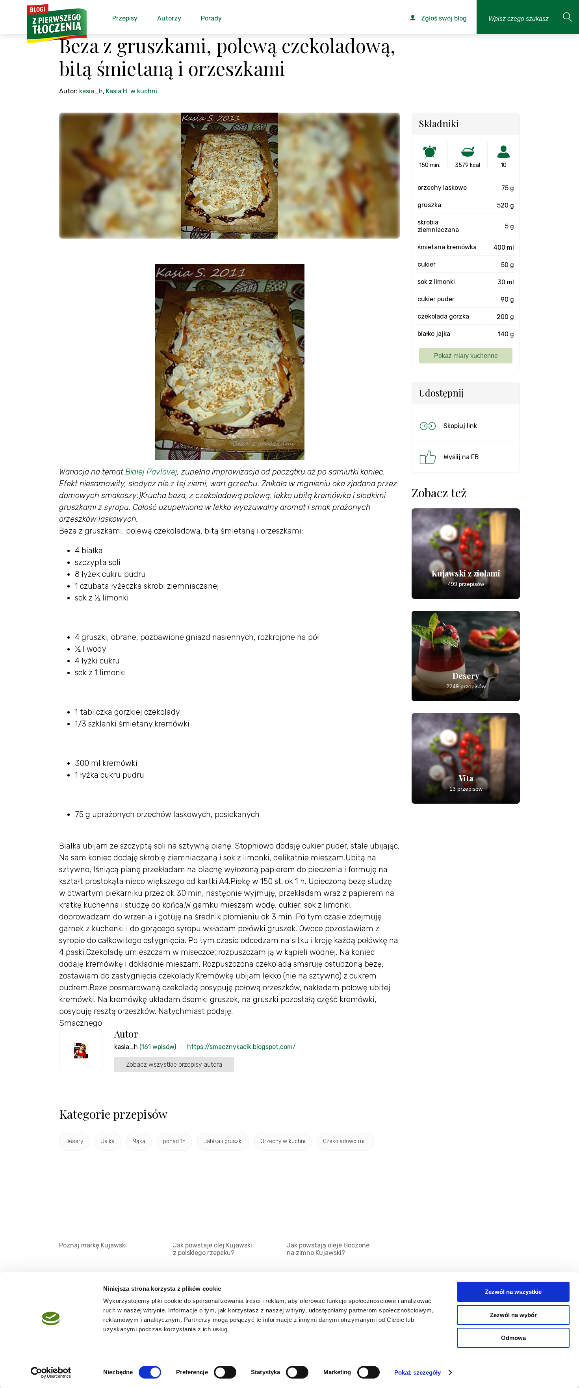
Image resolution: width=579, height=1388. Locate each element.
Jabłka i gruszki (223, 1141)
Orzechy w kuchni (282, 1141)
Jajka (108, 1141)
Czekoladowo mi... (345, 1141)
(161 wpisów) (157, 1047)
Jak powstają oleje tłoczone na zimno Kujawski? (328, 1249)
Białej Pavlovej (151, 471)
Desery (74, 1141)
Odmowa (513, 1337)
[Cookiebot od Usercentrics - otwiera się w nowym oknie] (51, 1373)
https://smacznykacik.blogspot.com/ (241, 1047)
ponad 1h (174, 1141)
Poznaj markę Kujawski (93, 1245)
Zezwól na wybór (513, 1315)
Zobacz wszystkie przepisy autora (174, 1064)
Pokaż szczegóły (417, 1372)
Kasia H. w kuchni (131, 91)
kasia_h (91, 91)
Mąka (138, 1141)
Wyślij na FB (461, 457)
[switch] (225, 1372)
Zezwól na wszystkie (513, 1291)
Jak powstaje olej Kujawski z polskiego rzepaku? (212, 1249)
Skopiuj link (460, 426)
